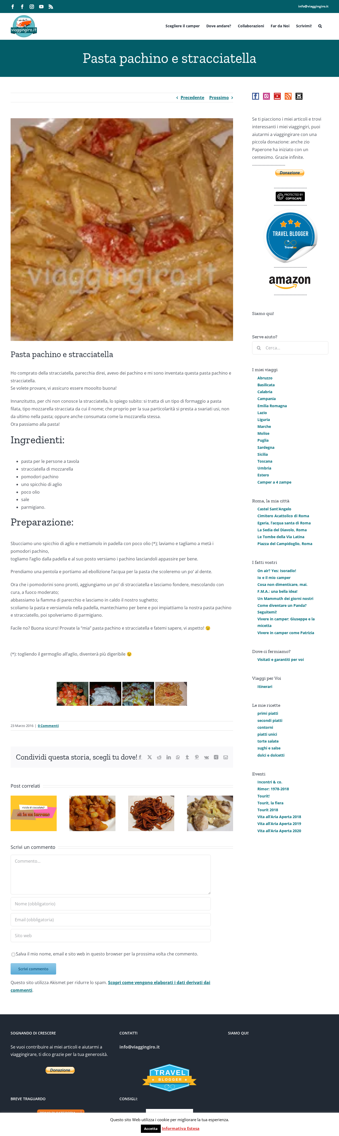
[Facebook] (255, 96)
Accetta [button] (151, 1128)
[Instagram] (266, 96)
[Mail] (299, 96)
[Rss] (288, 96)
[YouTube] (277, 96)
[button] (320, 25)
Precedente (192, 97)
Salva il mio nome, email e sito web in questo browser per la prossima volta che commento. (107, 954)
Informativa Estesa (180, 1128)
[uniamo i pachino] (72, 694)
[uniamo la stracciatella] (105, 694)
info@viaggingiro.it (313, 6)
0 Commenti (48, 725)
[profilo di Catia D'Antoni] (290, 213)
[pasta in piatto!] (171, 694)
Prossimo (219, 97)
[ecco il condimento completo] (138, 694)
